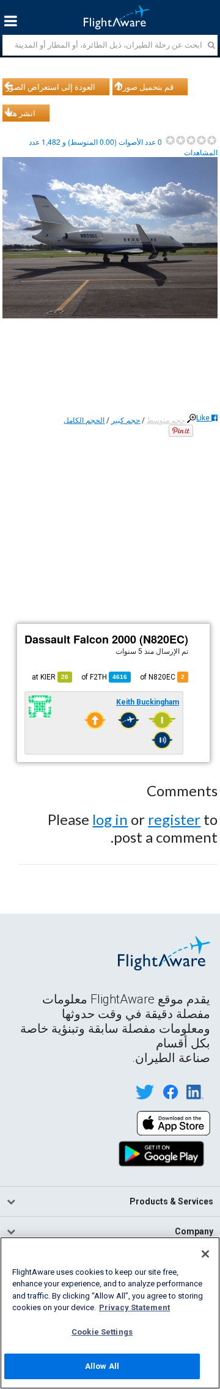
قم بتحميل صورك (145, 87)
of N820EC (162, 677)
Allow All (102, 1366)
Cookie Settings (102, 1331)
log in (110, 819)
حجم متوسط (166, 420)
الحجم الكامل (84, 420)
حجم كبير (125, 420)
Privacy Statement (134, 1307)
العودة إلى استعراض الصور (50, 87)
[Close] (205, 1254)
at (50, 677)
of (104, 677)
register (174, 819)
